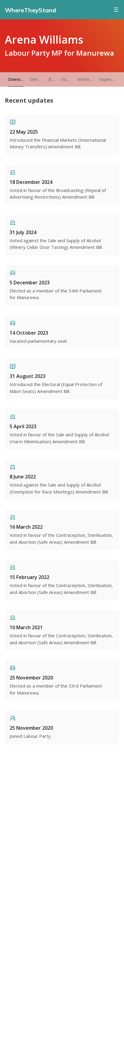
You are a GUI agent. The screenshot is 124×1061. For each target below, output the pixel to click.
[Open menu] (116, 9)
